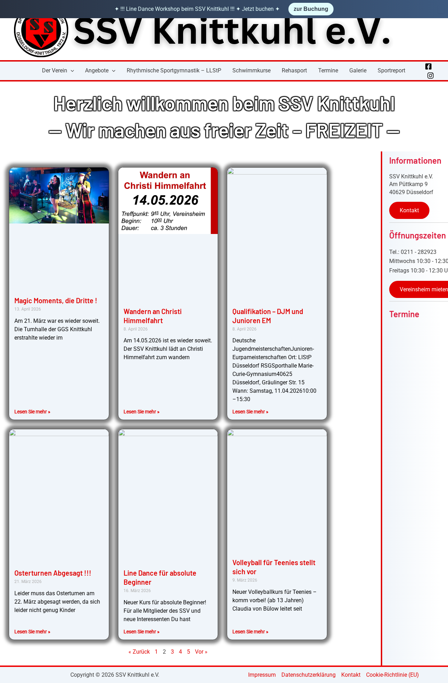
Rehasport (294, 70)
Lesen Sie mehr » (32, 411)
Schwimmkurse (251, 70)
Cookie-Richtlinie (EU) (392, 674)
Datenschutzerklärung (308, 674)
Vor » (201, 651)
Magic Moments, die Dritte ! (55, 300)
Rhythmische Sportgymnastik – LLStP (174, 70)
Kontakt (409, 210)
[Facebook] (428, 66)
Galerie (357, 70)
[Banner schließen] (441, 9)
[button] (70, 71)
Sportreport (391, 70)
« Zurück (139, 651)
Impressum (262, 674)
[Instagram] (430, 75)
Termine (328, 70)
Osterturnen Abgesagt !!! (52, 573)
